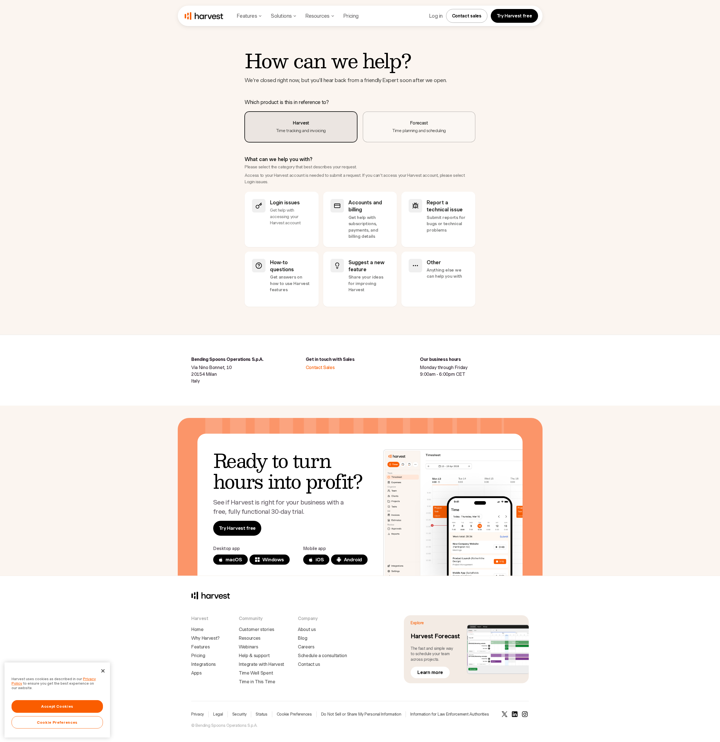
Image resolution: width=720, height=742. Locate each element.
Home (197, 629)
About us (307, 629)
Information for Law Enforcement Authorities (449, 714)
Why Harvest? (205, 638)
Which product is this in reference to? (287, 102)
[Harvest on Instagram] (525, 714)
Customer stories (256, 629)
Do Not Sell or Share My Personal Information (361, 714)
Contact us (309, 664)
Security (239, 714)
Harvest (301, 126)
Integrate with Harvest (261, 664)
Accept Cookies (57, 706)
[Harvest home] (203, 16)
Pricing (351, 16)
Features (200, 647)
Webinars (248, 647)
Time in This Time (257, 681)
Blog (302, 638)
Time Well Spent (256, 673)
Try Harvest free (514, 16)
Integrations (203, 664)
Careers (306, 647)
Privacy (197, 714)
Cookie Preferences (294, 714)
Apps (196, 673)
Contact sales (467, 16)
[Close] (103, 671)
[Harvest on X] (504, 714)
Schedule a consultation (322, 655)
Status (261, 714)
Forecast (419, 126)
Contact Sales (320, 367)
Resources (249, 638)
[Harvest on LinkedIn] (515, 714)
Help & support (254, 655)
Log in (436, 16)
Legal (218, 714)
